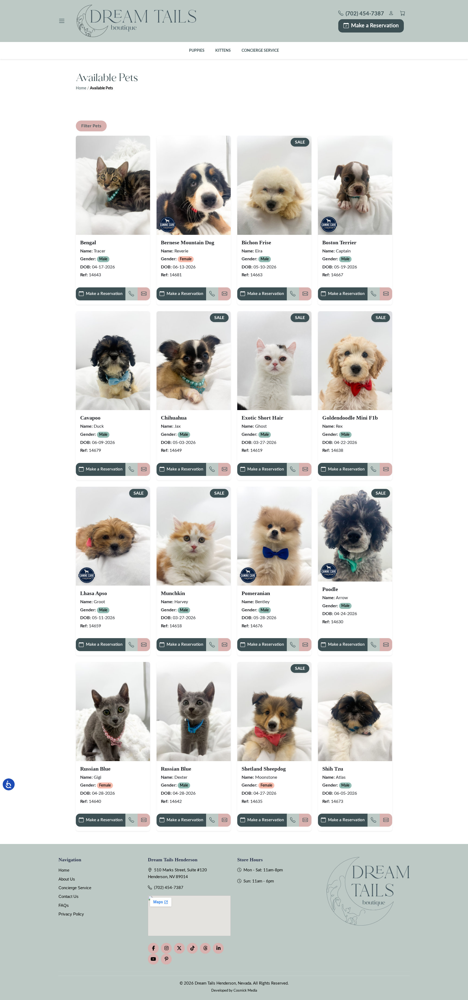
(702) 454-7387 (168, 888)
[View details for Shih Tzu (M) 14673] (355, 711)
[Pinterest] (166, 959)
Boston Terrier (339, 242)
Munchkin (173, 593)
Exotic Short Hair (262, 418)
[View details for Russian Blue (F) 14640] (113, 711)
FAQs (63, 905)
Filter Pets (91, 126)
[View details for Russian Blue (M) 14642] (194, 711)
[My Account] (391, 14)
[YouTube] (153, 959)
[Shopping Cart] (402, 14)
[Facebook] (153, 948)
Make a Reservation (375, 25)
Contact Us (68, 896)
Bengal (88, 242)
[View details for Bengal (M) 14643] (113, 185)
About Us (66, 879)
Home (81, 88)
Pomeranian (256, 593)
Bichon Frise (256, 242)
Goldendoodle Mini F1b (350, 418)
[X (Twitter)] (179, 948)
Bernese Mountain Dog (187, 242)
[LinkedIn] (218, 948)
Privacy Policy (71, 914)
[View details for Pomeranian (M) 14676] (274, 536)
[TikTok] (192, 948)
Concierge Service (260, 50)
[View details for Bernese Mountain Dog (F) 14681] (194, 185)
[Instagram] (166, 948)
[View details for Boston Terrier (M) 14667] (355, 185)
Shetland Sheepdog (264, 769)
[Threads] (205, 948)
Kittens (223, 50)
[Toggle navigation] (61, 21)
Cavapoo (90, 418)
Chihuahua (174, 418)
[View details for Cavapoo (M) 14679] (113, 360)
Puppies (196, 50)
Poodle (330, 589)
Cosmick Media (245, 990)
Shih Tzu (332, 769)
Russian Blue (95, 769)
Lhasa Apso (93, 593)
